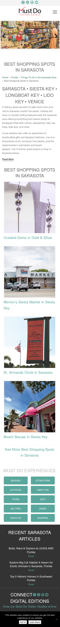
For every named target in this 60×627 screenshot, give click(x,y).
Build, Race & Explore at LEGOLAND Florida (31, 550)
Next (55, 35)
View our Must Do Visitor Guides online (30, 606)
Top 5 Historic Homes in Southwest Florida (31, 578)
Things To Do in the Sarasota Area (38, 77)
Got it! (23, 622)
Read (31, 556)
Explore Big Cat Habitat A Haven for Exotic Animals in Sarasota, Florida (31, 564)
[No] (56, 619)
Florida (14, 77)
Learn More (35, 622)
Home (5, 77)
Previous (5, 35)
